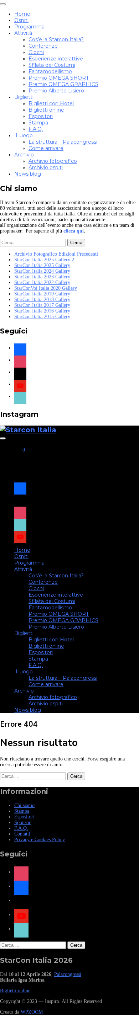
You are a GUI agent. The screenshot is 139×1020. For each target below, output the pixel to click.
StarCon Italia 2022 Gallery (42, 282)
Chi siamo (24, 805)
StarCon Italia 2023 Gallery (42, 276)
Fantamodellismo (50, 71)
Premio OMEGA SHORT (59, 78)
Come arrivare (46, 148)
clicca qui (73, 231)
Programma (29, 26)
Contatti (22, 834)
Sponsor (22, 822)
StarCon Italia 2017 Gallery (42, 305)
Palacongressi (67, 974)
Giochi (36, 52)
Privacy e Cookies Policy (39, 839)
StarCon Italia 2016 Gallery (42, 311)
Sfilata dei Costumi (52, 65)
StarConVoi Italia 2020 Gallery (45, 288)
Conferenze (43, 46)
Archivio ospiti (46, 167)
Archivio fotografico (53, 161)
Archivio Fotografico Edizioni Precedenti (56, 254)
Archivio (24, 154)
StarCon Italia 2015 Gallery (42, 316)
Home (22, 14)
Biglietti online (46, 110)
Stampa (38, 122)
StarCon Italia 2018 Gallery (42, 299)
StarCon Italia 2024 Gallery (42, 271)
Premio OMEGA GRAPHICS (63, 84)
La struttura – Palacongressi (63, 142)
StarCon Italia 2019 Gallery (42, 294)
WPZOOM (32, 1012)
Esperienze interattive (56, 58)
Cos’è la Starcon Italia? (56, 39)
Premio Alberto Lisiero (56, 90)
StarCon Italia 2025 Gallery (42, 265)
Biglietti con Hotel (51, 103)
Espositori (41, 116)
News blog (27, 174)
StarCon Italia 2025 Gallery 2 (44, 259)
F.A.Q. (36, 129)
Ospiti (21, 20)
